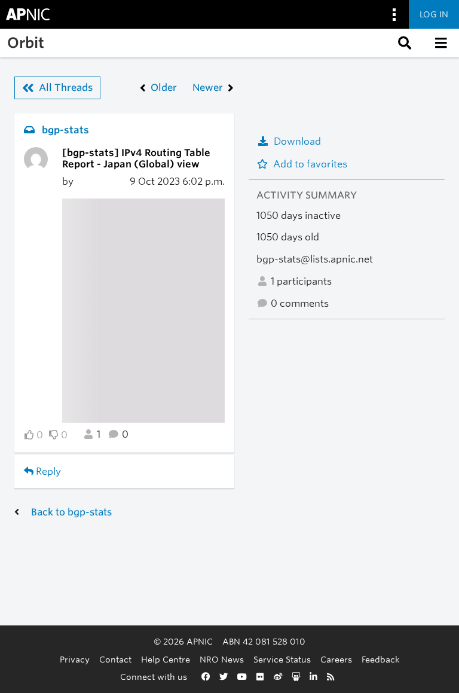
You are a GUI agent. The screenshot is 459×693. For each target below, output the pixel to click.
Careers (336, 659)
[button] (403, 43)
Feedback (381, 659)
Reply (47, 471)
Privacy (75, 659)
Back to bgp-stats (71, 512)
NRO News (222, 659)
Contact (115, 659)
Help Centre (165, 659)
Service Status (282, 659)
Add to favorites (310, 164)
